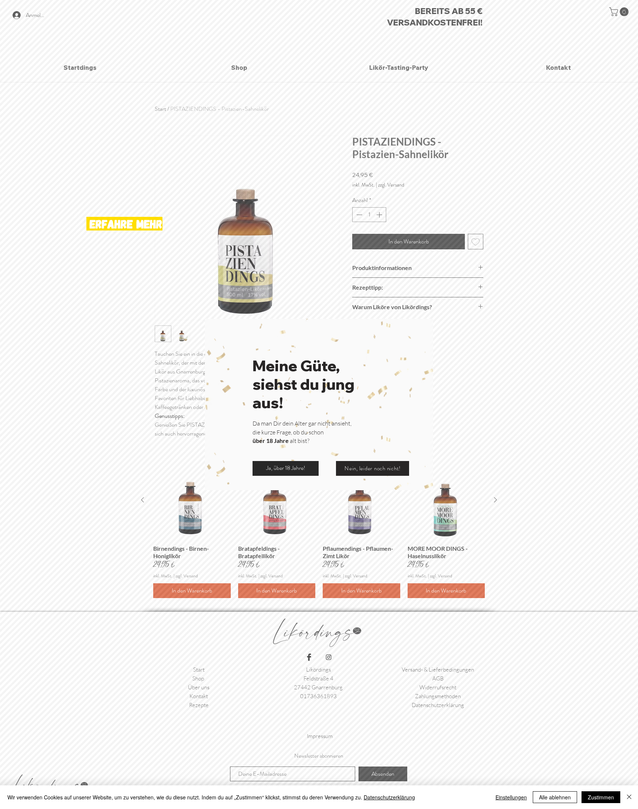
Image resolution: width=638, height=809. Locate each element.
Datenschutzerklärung (389, 797)
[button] (286, 468)
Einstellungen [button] (511, 797)
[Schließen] (629, 797)
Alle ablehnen (555, 797)
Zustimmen (601, 797)
